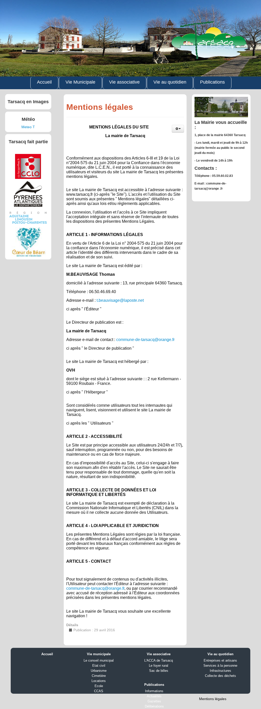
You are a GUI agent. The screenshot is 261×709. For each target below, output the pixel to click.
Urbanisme (99, 671)
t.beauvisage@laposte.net (120, 300)
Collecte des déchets (220, 676)
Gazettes (154, 701)
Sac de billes (158, 671)
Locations (99, 681)
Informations (154, 691)
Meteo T (28, 127)
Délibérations (154, 706)
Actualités (154, 696)
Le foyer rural (158, 665)
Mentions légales (212, 699)
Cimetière (99, 676)
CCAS (98, 691)
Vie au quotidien (169, 82)
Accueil (44, 82)
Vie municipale (99, 654)
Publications (212, 82)
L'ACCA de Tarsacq (158, 660)
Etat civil (98, 665)
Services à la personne (220, 665)
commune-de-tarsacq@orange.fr (145, 339)
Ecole (99, 686)
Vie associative (124, 82)
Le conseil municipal (99, 660)
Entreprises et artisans (220, 660)
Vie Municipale (80, 82)
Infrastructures (220, 671)
